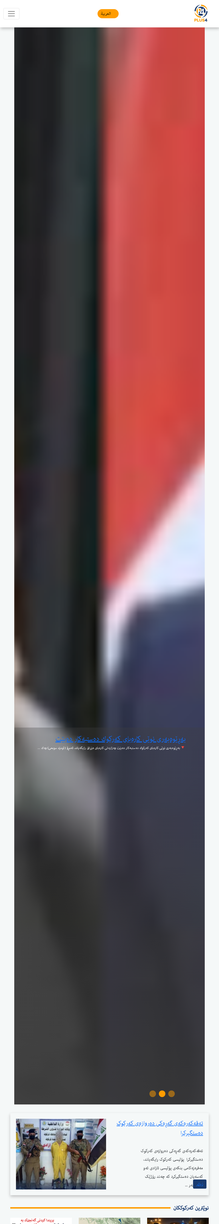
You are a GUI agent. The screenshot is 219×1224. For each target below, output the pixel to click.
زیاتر (199, 1184)
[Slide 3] (152, 1094)
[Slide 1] (171, 1094)
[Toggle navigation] (11, 13)
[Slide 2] (162, 1094)
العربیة (106, 14)
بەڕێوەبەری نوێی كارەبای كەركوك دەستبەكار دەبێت (120, 739)
